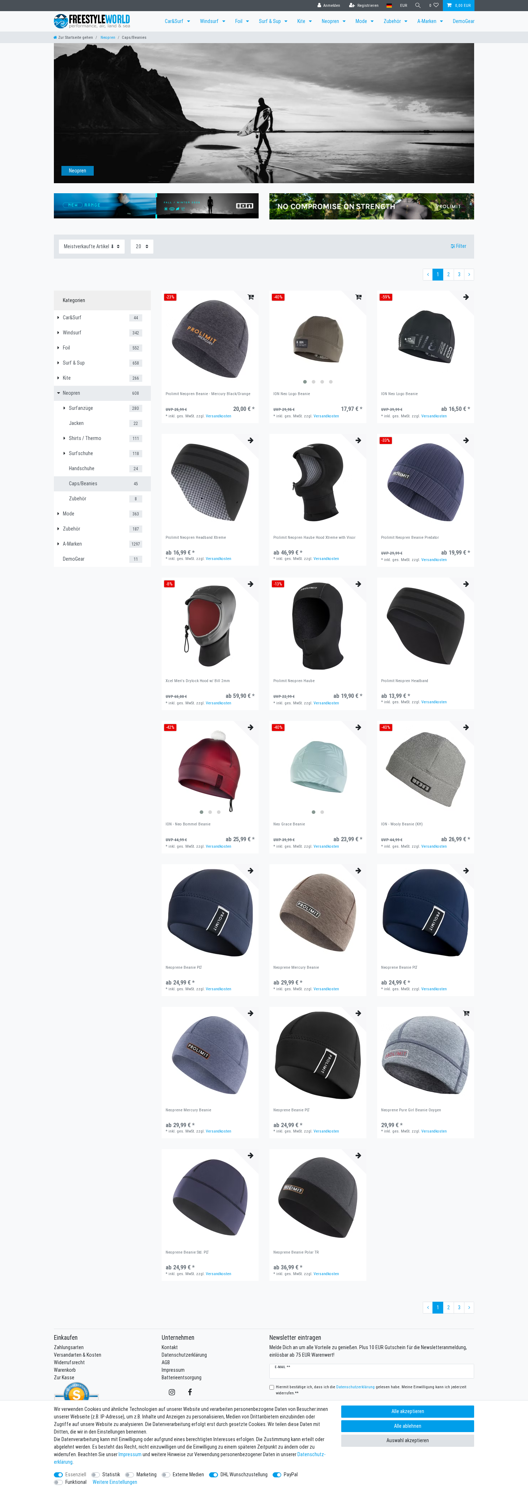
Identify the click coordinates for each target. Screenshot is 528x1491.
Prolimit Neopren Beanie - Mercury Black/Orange (208, 394)
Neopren (331, 21)
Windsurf (210, 21)
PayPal (291, 1474)
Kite (301, 21)
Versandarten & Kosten (77, 1355)
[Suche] (418, 5)
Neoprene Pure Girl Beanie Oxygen (411, 1110)
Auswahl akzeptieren (407, 1440)
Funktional (76, 1482)
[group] (317, 339)
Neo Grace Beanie (289, 824)
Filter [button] (461, 246)
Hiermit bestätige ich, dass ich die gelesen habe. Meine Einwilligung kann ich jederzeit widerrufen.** (371, 1389)
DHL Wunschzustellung (244, 1474)
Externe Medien (188, 1474)
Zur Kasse (64, 1377)
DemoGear (463, 21)
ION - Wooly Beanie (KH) (402, 824)
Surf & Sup (270, 21)
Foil (239, 21)
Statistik (111, 1474)
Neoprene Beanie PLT (184, 967)
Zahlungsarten (69, 1347)
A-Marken (427, 21)
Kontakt (170, 1347)
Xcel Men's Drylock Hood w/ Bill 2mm (198, 681)
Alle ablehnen (407, 1426)
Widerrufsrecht (69, 1362)
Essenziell (75, 1474)
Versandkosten (218, 415)
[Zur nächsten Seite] (469, 275)
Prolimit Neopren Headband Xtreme (196, 537)
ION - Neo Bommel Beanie (188, 824)
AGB (166, 1362)
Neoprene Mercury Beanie (296, 967)
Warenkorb (65, 1370)
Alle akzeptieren (408, 1411)
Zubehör (393, 21)
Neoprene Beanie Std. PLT (187, 1252)
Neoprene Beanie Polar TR (296, 1252)
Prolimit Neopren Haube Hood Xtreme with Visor (314, 537)
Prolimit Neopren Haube (294, 681)
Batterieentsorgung (182, 1377)
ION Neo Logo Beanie (291, 394)
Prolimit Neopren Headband (404, 681)
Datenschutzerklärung (184, 1355)
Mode (362, 21)
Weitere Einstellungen (115, 1482)
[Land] (389, 5)
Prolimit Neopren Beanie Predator (410, 537)
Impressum (173, 1370)
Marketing (146, 1474)
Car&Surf (175, 21)
